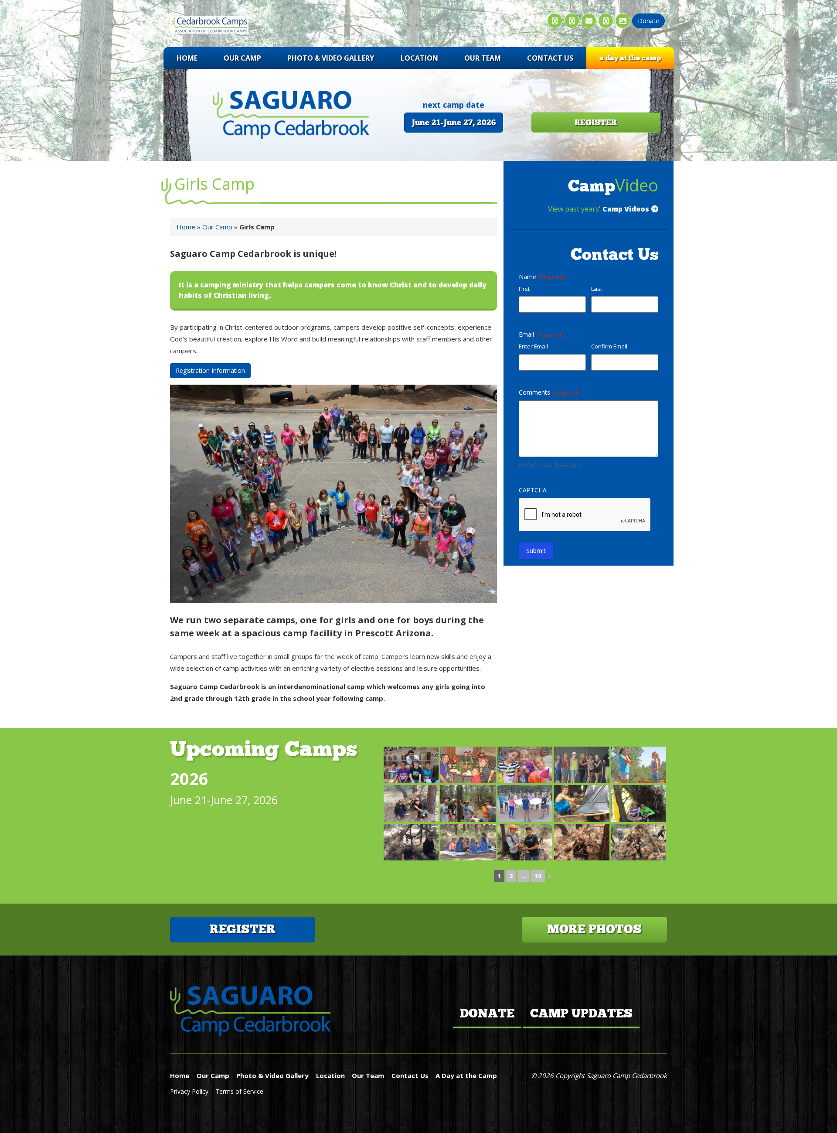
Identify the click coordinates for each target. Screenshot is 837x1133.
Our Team (482, 58)
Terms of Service (239, 1091)
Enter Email (533, 346)
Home (187, 58)
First (524, 289)
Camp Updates (581, 1013)
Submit (536, 550)
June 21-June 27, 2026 (454, 122)
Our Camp (242, 58)
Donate (487, 1013)
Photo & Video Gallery (330, 58)
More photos (594, 929)
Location (419, 58)
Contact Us (550, 58)
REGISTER (596, 122)
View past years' (598, 209)
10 (537, 876)
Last (596, 289)
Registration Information (210, 370)
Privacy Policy (190, 1091)
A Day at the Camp (630, 58)
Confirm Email (609, 346)
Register (243, 929)
